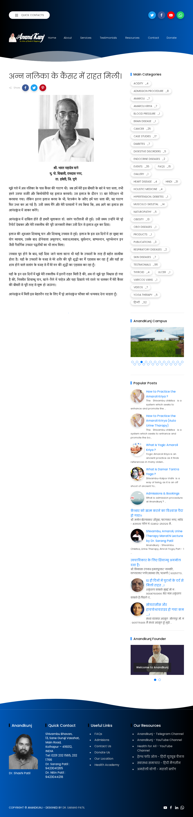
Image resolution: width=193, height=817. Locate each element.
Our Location (103, 758)
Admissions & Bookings (162, 493)
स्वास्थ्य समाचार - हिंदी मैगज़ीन (159, 763)
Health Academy (106, 765)
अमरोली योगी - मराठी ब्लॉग (156, 769)
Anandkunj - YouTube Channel (159, 740)
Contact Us (102, 746)
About (68, 38)
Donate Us (102, 752)
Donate (172, 38)
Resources (132, 38)
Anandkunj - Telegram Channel (160, 734)
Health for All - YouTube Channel (154, 748)
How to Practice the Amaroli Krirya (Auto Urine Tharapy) (161, 421)
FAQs (98, 734)
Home (52, 38)
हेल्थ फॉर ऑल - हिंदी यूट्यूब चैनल (160, 757)
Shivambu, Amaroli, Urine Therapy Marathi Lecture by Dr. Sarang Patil (164, 536)
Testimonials (108, 38)
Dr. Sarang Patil (74, 807)
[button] (25, 87)
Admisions (101, 740)
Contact (153, 38)
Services (85, 38)
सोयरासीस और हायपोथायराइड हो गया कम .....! (165, 610)
